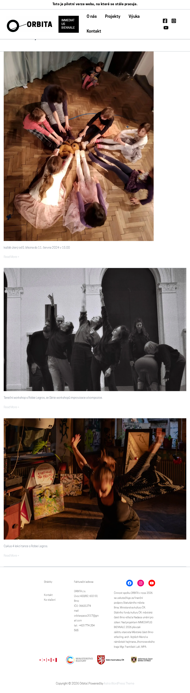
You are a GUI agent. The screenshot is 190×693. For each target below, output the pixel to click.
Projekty (112, 17)
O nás (92, 17)
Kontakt (94, 31)
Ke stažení (49, 600)
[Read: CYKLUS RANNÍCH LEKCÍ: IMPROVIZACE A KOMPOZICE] (95, 479)
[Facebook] (165, 20)
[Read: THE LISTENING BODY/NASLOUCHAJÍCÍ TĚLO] (95, 329)
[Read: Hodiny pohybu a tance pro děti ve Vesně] (79, 146)
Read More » (11, 257)
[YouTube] (166, 27)
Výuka (134, 17)
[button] (68, 24)
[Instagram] (173, 20)
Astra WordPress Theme (119, 683)
